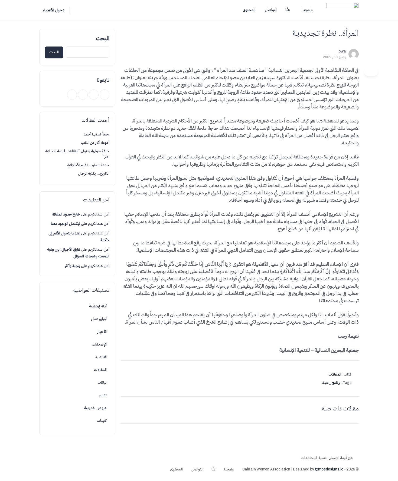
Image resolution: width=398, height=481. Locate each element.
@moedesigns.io (329, 469)
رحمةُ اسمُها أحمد (96, 134)
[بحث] (77, 10)
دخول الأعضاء (53, 10)
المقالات (334, 374)
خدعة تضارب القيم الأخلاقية (88, 165)
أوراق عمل (99, 319)
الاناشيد (101, 357)
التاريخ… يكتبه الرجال (93, 173)
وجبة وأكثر (72, 266)
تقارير (103, 395)
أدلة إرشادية (98, 306)
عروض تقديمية (95, 408)
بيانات (102, 382)
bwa (342, 51)
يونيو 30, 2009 (334, 57)
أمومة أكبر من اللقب (95, 142)
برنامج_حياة (331, 383)
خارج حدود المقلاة (66, 214)
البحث (102, 38)
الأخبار (102, 331)
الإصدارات (99, 344)
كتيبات (102, 420)
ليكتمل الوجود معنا (65, 224)
